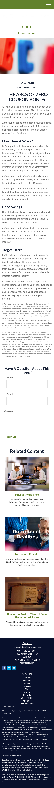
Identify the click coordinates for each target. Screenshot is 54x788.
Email (9, 394)
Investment (27, 680)
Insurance (27, 686)
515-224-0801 (28, 33)
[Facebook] (30, 26)
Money (27, 692)
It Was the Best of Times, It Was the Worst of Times (27, 616)
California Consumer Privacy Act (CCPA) (24, 746)
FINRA (20, 762)
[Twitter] (23, 26)
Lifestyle (27, 694)
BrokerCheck (7, 713)
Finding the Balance (27, 494)
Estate (27, 683)
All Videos (27, 700)
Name (9, 377)
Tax (27, 689)
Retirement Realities (27, 554)
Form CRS (10, 706)
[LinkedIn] (27, 26)
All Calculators (27, 703)
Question (9, 411)
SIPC (25, 762)
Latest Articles (27, 697)
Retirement (27, 677)
